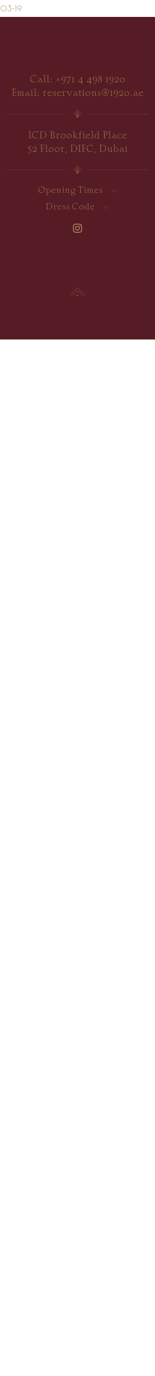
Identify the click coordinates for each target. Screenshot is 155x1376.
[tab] (77, 191)
